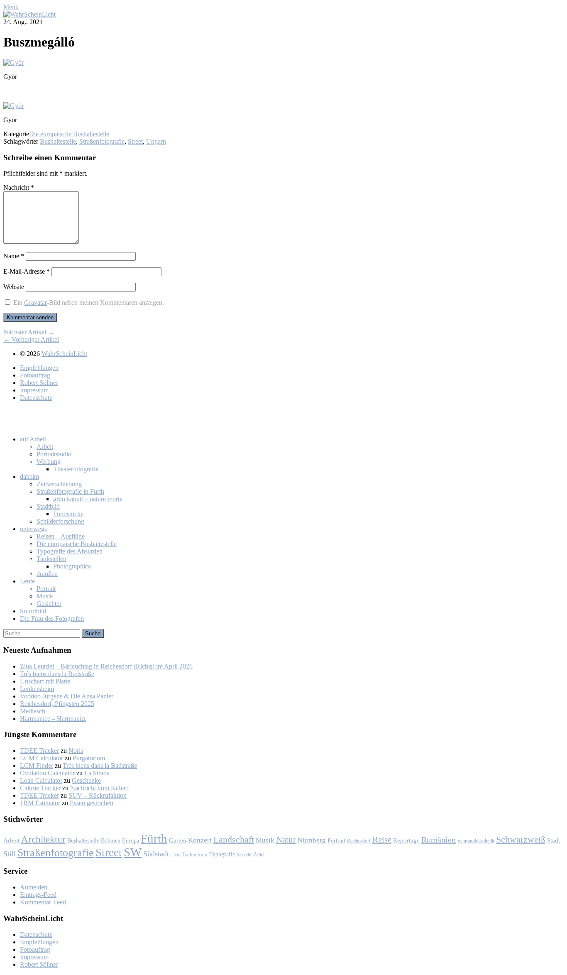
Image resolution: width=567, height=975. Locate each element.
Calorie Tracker (40, 787)
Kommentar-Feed (43, 902)
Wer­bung (49, 461)
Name (13, 256)
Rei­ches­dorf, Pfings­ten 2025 (57, 703)
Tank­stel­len (51, 558)
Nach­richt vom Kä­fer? (99, 787)
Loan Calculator (41, 780)
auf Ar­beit (33, 439)
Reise (381, 839)
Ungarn (156, 141)
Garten (177, 840)
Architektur (43, 839)
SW (133, 852)
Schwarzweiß (520, 840)
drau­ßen (47, 573)
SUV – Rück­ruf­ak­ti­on (97, 795)
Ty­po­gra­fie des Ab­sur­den (70, 551)
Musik (265, 840)
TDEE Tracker (39, 750)
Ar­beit (45, 446)
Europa (130, 840)
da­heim (29, 476)
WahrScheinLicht (64, 353)
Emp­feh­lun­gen (39, 367)
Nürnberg (312, 840)
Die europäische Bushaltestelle (69, 133)
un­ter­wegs (33, 528)
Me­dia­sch (32, 711)
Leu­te (27, 581)
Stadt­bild (48, 506)
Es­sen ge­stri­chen (91, 802)
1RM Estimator (40, 802)
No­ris (75, 750)
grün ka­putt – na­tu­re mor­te (87, 498)
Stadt (553, 840)
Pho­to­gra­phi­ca (72, 566)
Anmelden (33, 887)
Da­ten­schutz (36, 397)
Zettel (259, 854)
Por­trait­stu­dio (54, 454)
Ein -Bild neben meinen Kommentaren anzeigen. (88, 302)
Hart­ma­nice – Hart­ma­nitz (53, 718)
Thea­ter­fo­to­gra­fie (75, 469)
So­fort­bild (33, 611)
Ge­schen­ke (86, 780)
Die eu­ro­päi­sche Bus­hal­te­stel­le (77, 543)
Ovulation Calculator (47, 773)
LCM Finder (36, 765)
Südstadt (156, 854)
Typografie (222, 854)
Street (135, 141)
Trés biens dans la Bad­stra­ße (57, 673)
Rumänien (438, 839)
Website (13, 286)
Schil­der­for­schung (60, 521)
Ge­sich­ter (49, 603)
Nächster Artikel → (28, 332)
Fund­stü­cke (68, 513)
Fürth (154, 838)
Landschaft (233, 839)
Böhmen (110, 840)
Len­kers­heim (37, 688)
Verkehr (244, 854)
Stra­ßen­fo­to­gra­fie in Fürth (70, 491)
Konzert (200, 840)
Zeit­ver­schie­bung (59, 484)
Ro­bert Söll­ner (39, 382)
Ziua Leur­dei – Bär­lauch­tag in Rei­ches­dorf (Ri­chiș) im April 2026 (106, 666)
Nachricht (18, 187)
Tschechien (195, 854)
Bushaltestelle (58, 141)
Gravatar (35, 302)
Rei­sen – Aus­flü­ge (61, 536)
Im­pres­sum (34, 390)
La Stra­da (97, 773)
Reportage (406, 840)
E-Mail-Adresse (26, 271)
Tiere (176, 855)
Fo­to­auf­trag (35, 375)
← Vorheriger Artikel (31, 339)
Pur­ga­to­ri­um (89, 758)
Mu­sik (45, 596)
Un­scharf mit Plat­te (45, 681)
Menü (11, 6)
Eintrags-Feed (38, 894)
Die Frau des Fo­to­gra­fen (52, 618)
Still (9, 854)
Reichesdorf (359, 841)
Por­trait (46, 588)
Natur (286, 839)
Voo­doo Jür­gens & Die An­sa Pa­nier (66, 696)
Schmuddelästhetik (475, 841)
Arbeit (11, 840)
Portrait (336, 841)
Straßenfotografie (102, 141)
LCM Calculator (41, 758)
